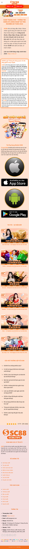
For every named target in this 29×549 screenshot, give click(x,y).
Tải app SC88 (4, 147)
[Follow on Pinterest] (7, 535)
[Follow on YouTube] (10, 535)
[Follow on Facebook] (2, 535)
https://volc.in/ (12, 54)
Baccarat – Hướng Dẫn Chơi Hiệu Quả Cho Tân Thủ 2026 (14, 287)
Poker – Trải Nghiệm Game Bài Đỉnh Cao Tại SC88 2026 (14, 331)
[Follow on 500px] (12, 535)
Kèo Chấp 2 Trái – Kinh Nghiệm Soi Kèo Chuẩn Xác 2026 (14, 352)
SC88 (5, 28)
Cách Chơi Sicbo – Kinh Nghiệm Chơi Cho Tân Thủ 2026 (14, 244)
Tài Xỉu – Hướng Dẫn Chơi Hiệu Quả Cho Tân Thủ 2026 (14, 266)
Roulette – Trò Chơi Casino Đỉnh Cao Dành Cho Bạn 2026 (14, 309)
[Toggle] (2, 365)
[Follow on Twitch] (15, 535)
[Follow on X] (5, 535)
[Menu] (2, 2)
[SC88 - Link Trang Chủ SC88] (14, 2)
